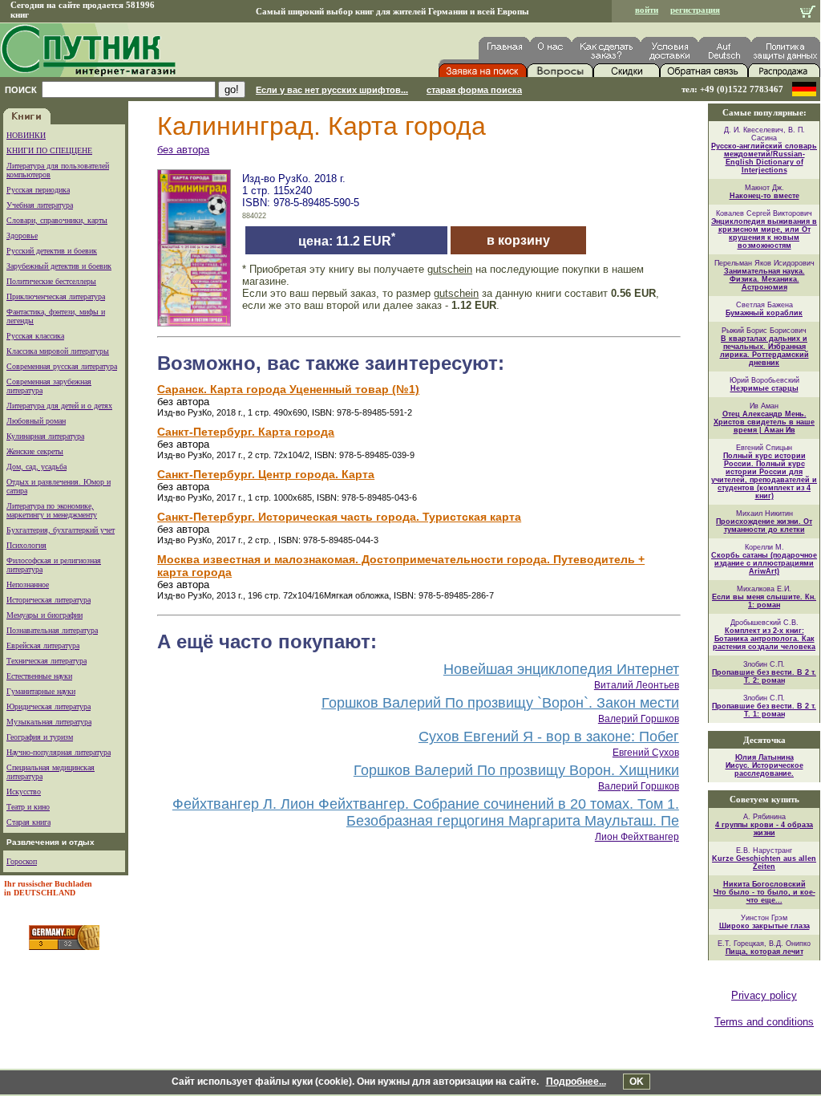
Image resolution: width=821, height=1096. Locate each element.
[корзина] (807, 13)
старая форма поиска (474, 90)
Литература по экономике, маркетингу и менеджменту (51, 510)
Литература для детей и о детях (59, 405)
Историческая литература (48, 599)
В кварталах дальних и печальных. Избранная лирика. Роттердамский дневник (764, 351)
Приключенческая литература (55, 296)
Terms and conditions (764, 1022)
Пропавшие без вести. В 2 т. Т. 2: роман (764, 676)
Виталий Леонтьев (636, 685)
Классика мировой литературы (57, 351)
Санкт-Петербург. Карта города (245, 431)
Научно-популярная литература (58, 752)
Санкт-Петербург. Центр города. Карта (265, 474)
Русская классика (35, 335)
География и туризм (39, 737)
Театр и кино (28, 806)
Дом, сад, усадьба (36, 466)
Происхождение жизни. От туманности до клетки (764, 526)
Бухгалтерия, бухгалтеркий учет (60, 530)
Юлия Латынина (764, 757)
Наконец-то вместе (764, 196)
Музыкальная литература (48, 721)
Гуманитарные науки (40, 691)
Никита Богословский (764, 884)
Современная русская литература (61, 366)
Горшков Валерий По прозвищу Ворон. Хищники (516, 770)
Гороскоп (21, 861)
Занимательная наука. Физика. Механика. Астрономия (764, 279)
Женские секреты (34, 451)
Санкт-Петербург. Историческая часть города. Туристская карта (339, 516)
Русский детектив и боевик (51, 250)
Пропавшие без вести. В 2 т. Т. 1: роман (764, 710)
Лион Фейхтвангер (637, 836)
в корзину (518, 240)
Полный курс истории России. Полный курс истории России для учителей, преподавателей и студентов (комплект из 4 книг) (764, 476)
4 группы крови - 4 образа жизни (764, 829)
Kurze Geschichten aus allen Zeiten (764, 862)
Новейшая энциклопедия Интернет (561, 669)
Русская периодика (38, 189)
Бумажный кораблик (764, 313)
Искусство (23, 791)
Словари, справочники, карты (56, 220)
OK (636, 1081)
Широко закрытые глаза (764, 926)
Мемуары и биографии (44, 615)
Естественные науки (39, 676)
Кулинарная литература (45, 436)
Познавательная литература (52, 630)
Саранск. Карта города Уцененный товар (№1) (288, 389)
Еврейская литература (42, 645)
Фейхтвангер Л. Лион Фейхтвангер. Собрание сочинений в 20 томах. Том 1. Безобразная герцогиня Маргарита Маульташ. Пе (425, 812)
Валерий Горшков (638, 719)
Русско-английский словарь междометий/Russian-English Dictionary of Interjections (764, 158)
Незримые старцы (764, 388)
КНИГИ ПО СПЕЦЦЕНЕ (49, 150)
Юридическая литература (48, 706)
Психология (26, 545)
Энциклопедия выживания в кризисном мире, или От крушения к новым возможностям (764, 233)
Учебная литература (39, 205)
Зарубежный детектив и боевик (58, 266)
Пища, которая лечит (764, 952)
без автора (183, 150)
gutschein (449, 269)
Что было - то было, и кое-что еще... (764, 896)
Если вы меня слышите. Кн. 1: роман (764, 601)
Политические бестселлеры (51, 281)
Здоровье (22, 235)
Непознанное (27, 584)
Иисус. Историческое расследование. (764, 769)
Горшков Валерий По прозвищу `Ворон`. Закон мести (500, 703)
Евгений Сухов (646, 752)
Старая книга (28, 822)
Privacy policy (764, 995)
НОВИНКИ (26, 135)
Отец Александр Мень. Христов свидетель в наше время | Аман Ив (764, 422)
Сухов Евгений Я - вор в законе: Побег (549, 737)
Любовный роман (36, 420)
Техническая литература (46, 660)
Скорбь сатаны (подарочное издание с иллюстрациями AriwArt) (764, 563)
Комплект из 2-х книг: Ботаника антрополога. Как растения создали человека (764, 639)
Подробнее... (576, 1081)
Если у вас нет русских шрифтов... (332, 90)
